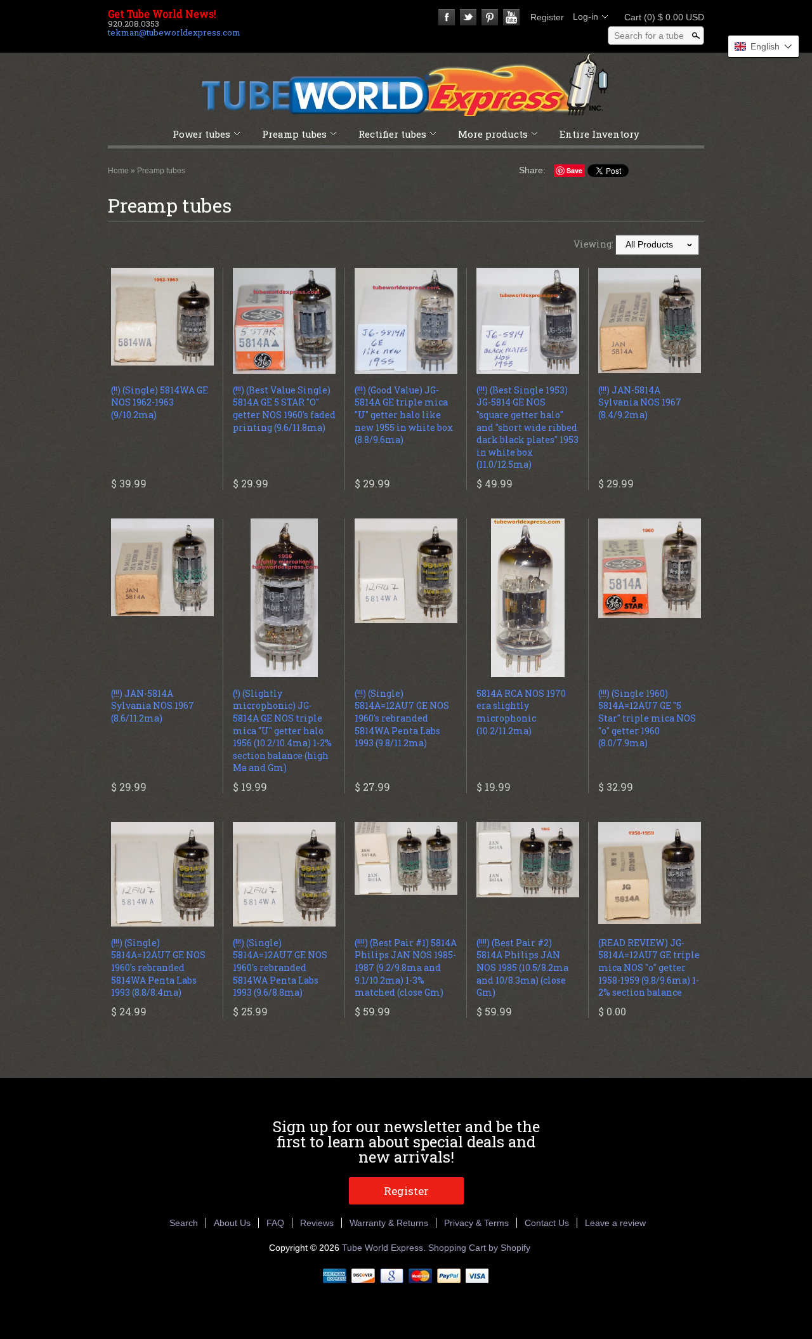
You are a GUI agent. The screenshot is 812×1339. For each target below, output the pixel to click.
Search (183, 1223)
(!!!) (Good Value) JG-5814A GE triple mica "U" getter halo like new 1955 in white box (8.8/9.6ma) (404, 414)
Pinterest (490, 17)
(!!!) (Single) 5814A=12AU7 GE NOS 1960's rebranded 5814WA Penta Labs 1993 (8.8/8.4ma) (158, 967)
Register (547, 17)
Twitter (468, 17)
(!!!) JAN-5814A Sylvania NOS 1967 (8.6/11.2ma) (152, 705)
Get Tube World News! (162, 14)
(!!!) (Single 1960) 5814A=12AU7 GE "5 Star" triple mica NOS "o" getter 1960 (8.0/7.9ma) (647, 718)
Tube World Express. (385, 1248)
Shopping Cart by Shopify (479, 1248)
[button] (763, 46)
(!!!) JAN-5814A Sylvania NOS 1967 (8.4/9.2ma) (639, 402)
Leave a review (615, 1223)
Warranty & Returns (389, 1223)
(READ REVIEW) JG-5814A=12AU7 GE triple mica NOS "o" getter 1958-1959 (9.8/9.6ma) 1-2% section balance (649, 967)
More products (493, 134)
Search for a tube (649, 35)
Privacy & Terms (476, 1223)
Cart (660, 17)
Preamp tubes (294, 134)
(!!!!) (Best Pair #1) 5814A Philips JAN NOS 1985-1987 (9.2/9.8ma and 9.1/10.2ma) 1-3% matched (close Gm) (406, 967)
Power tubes (201, 134)
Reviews (317, 1223)
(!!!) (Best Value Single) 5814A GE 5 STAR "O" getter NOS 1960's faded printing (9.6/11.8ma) (284, 408)
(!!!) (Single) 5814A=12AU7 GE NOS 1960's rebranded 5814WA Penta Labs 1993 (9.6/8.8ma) (280, 967)
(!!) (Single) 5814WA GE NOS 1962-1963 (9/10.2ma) (159, 402)
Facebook (446, 17)
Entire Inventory (599, 134)
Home (118, 170)
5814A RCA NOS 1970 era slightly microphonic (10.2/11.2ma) (521, 712)
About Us (232, 1223)
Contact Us (547, 1223)
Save (574, 170)
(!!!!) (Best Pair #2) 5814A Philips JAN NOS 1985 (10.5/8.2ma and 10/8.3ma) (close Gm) (522, 967)
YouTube (511, 17)
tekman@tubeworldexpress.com (174, 32)
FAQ (275, 1223)
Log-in (585, 16)
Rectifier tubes (392, 134)
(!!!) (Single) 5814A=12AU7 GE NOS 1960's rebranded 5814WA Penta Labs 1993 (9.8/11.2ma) (402, 718)
